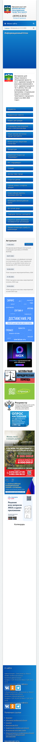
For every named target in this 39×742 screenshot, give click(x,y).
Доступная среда (14, 208)
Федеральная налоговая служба (16, 730)
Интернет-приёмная (19, 18)
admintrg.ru (19, 9)
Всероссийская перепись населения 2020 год (16, 194)
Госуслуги (9, 723)
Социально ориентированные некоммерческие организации (18, 221)
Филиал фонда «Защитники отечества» (17, 143)
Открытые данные (14, 180)
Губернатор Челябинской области (16, 720)
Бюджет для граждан (15, 121)
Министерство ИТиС (12, 725)
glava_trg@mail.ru (22, 684)
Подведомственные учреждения (19, 214)
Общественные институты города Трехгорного (17, 135)
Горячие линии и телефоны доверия (17, 186)
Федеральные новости (16, 115)
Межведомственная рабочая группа (18, 202)
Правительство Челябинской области (17, 728)
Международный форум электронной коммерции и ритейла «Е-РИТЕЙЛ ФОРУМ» (18, 250)
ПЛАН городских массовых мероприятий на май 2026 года (19, 290)
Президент (9, 718)
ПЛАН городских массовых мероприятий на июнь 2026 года (19, 281)
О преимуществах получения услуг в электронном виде (18, 127)
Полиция (11, 168)
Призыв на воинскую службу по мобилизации (19, 228)
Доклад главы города (15, 174)
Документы (12, 109)
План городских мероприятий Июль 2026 (19, 272)
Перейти (28, 244)
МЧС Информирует (14, 163)
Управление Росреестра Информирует (16, 156)
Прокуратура (12, 149)
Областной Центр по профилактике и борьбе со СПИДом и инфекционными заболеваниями (20, 734)
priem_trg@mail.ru (22, 703)
